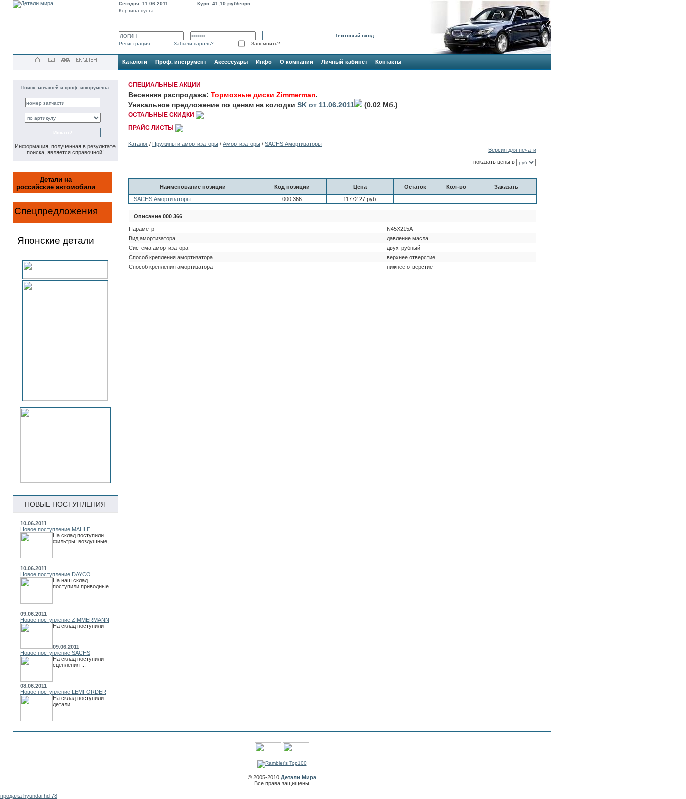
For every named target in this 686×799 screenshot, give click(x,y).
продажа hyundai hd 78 (28, 796)
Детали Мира (298, 777)
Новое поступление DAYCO (55, 574)
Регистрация (134, 43)
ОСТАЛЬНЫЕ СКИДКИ (162, 114)
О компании (296, 62)
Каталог (138, 144)
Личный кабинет (344, 62)
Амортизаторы (241, 144)
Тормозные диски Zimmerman (263, 95)
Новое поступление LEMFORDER (63, 692)
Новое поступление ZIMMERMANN (64, 620)
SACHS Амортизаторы (293, 144)
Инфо (264, 62)
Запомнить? (265, 43)
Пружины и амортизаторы (185, 144)
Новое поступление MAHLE (55, 529)
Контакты (388, 62)
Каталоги (134, 62)
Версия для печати (512, 150)
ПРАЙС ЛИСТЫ (151, 127)
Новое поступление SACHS (55, 653)
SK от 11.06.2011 (325, 105)
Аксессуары (231, 62)
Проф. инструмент (180, 62)
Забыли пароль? (194, 43)
